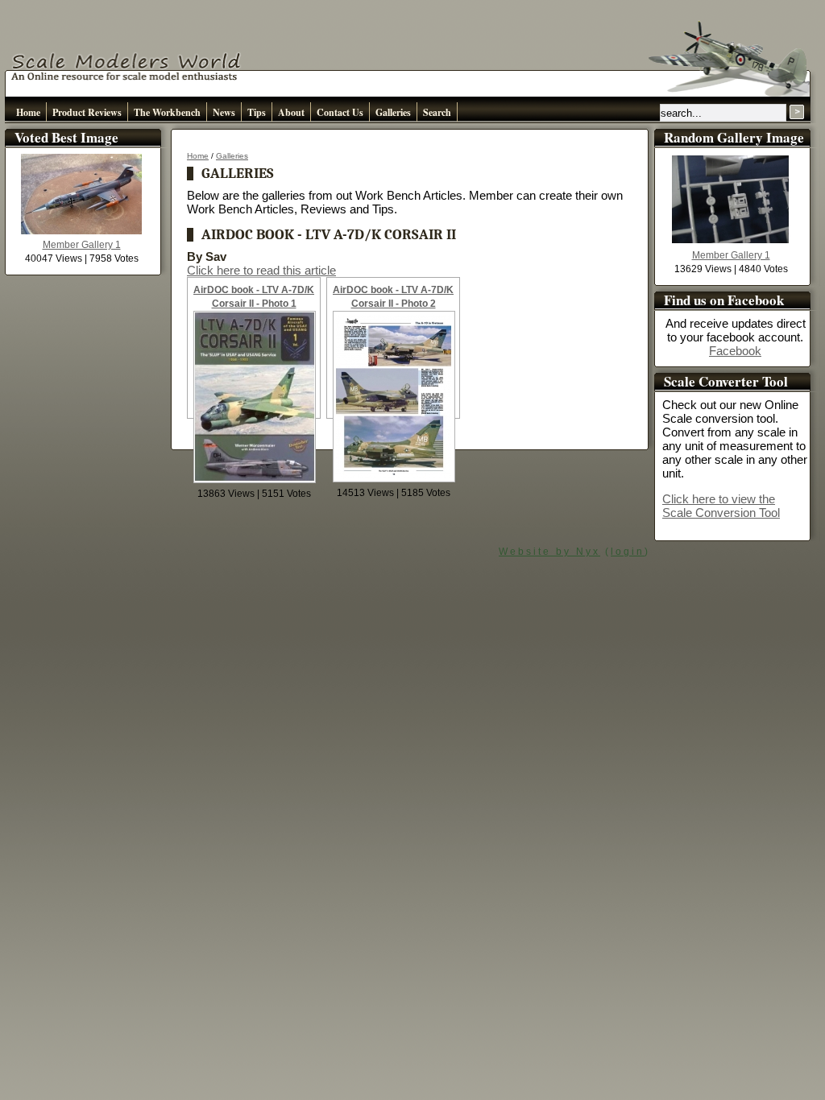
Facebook (735, 351)
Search (437, 112)
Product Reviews (87, 112)
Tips (256, 112)
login (628, 551)
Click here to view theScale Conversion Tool (721, 505)
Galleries (393, 112)
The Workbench (167, 112)
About (291, 112)
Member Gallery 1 (82, 244)
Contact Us (340, 112)
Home (28, 112)
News (224, 112)
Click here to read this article (261, 270)
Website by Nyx (549, 551)
